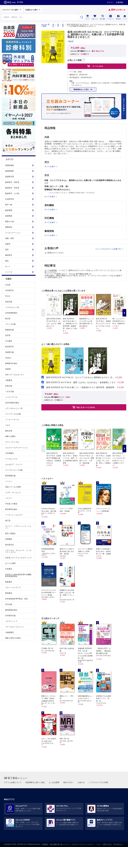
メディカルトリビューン (14, 627)
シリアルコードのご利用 (98, 782)
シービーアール (11, 397)
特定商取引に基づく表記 (35, 782)
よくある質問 (54, 782)
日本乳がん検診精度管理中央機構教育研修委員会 (18, 575)
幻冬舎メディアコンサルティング (18, 558)
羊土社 (7, 296)
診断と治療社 (10, 436)
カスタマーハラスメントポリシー (83, 844)
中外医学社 (9, 290)
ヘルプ (98, 844)
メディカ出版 (10, 324)
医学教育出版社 (11, 509)
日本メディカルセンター (14, 375)
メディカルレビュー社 (14, 408)
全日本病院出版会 (12, 403)
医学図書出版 (10, 476)
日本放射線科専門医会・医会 (16, 599)
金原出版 (8, 302)
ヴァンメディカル (12, 442)
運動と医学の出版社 (13, 638)
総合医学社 (9, 347)
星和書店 (8, 593)
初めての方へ (68, 782)
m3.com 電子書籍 (45, 25)
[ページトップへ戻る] (121, 843)
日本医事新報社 (11, 313)
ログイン (110, 2)
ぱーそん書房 (10, 563)
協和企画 (8, 431)
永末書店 (8, 569)
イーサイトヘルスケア (14, 515)
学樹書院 (8, 539)
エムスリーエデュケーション (16, 448)
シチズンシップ (11, 621)
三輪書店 (8, 380)
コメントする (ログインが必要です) (108, 249)
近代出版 (8, 604)
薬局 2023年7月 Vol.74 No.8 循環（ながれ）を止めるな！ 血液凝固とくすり (81, 382)
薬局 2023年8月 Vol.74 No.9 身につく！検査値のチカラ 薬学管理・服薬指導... (81, 387)
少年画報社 (9, 453)
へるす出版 (9, 391)
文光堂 (7, 285)
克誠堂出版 (9, 352)
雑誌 (53, 25)
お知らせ (81, 782)
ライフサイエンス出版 (14, 470)
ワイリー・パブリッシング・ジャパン (18, 527)
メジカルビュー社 (12, 307)
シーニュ (8, 481)
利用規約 (45, 844)
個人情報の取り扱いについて (60, 844)
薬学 (58, 25)
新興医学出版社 (11, 363)
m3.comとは (118, 844)
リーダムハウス (11, 459)
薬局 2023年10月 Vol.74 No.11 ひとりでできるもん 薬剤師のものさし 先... (80, 377)
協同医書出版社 (11, 610)
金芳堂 (7, 335)
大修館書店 (9, 632)
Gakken (8, 358)
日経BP (8, 369)
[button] (124, 313)
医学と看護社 (10, 533)
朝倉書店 (8, 582)
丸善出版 (8, 386)
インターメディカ (12, 420)
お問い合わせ (107, 844)
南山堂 (7, 318)
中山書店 (8, 341)
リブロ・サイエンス (13, 492)
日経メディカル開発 (13, 487)
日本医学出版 (10, 616)
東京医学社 (9, 545)
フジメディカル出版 (13, 414)
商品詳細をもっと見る (81, 89)
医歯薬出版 (9, 330)
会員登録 (119, 2)
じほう (7, 425)
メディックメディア (13, 587)
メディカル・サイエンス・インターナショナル (18, 551)
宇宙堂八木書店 (11, 504)
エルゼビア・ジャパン (14, 464)
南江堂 (7, 521)
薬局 (63, 25)
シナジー (8, 498)
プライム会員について (13, 782)
